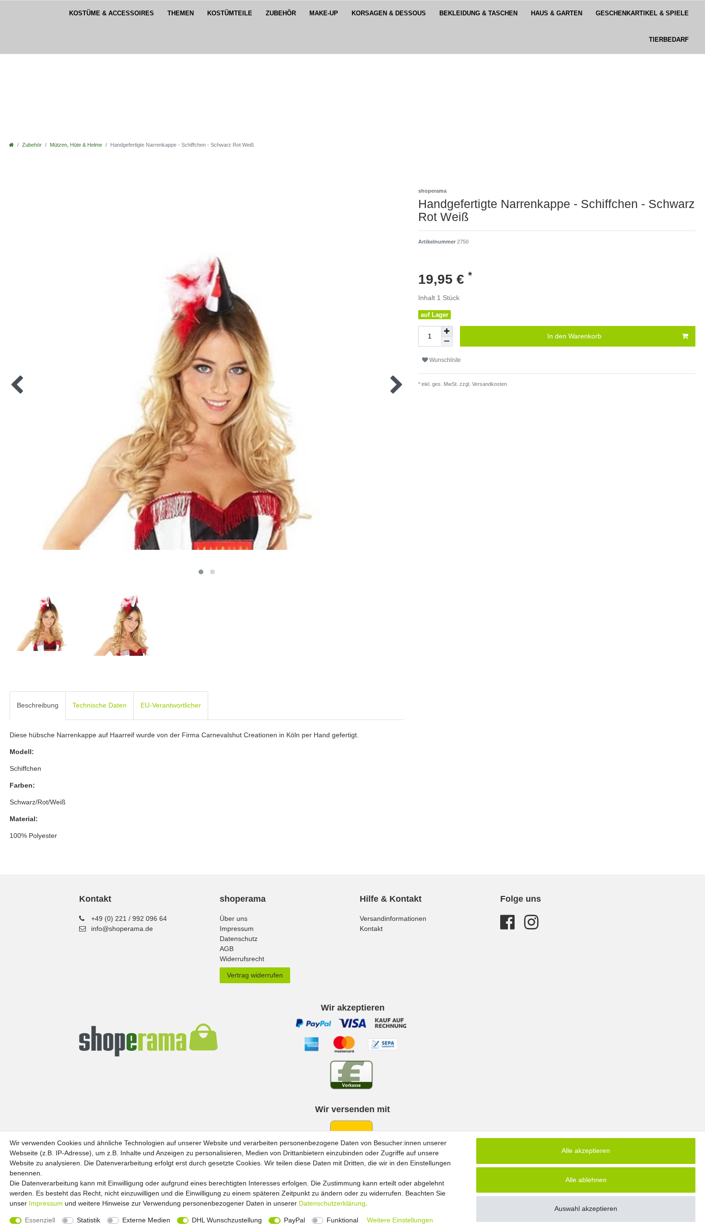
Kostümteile (229, 13)
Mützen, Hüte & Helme (76, 145)
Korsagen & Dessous (389, 13)
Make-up (323, 13)
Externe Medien (146, 1220)
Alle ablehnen (586, 1180)
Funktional (342, 1220)
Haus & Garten (556, 13)
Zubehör (281, 13)
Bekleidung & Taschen (478, 13)
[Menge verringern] (447, 342)
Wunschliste (444, 360)
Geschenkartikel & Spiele (642, 13)
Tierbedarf (669, 39)
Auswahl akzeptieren (585, 1208)
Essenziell (40, 1220)
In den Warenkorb (574, 336)
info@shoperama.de (122, 928)
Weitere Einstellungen (400, 1220)
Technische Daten (99, 705)
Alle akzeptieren (586, 1150)
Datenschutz (239, 938)
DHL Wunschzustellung (227, 1220)
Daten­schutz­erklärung (332, 1203)
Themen (180, 13)
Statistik (88, 1220)
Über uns (233, 918)
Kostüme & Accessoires (111, 13)
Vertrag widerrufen (255, 975)
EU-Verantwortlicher (171, 705)
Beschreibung (38, 705)
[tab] (38, 705)
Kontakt (371, 928)
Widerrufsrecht (242, 959)
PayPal (294, 1220)
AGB (227, 949)
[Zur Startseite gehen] (11, 145)
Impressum (237, 928)
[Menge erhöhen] (447, 331)
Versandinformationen (393, 918)
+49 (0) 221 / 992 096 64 (129, 918)
